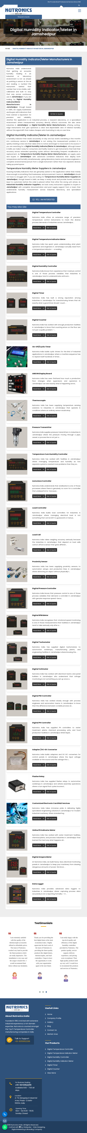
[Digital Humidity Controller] (17, 276)
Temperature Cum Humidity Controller (49, 454)
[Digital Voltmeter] (17, 679)
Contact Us (52, 1030)
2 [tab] (43, 992)
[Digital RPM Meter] (17, 625)
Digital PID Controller (41, 696)
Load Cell (36, 534)
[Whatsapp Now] (4, 1127)
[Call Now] (4, 1114)
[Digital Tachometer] (17, 652)
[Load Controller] (17, 518)
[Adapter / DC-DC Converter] (17, 759)
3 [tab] (46, 992)
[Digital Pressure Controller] (17, 598)
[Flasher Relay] (17, 786)
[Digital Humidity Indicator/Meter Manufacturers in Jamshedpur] (57, 88)
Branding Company (34, 1129)
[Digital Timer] (17, 303)
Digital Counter (39, 320)
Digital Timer (38, 293)
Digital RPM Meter (40, 615)
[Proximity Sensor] (17, 571)
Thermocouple (39, 400)
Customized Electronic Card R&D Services (51, 803)
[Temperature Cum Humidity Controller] (17, 464)
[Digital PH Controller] (17, 732)
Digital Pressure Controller (44, 588)
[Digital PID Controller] (17, 706)
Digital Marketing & (19, 1129)
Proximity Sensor (39, 561)
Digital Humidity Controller (44, 266)
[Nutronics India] (31, 11)
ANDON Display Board (42, 373)
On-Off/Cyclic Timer (41, 346)
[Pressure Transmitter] (17, 437)
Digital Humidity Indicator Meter (60, 1061)
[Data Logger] (17, 894)
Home (7, 49)
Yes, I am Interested (45, 199)
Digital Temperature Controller (46, 212)
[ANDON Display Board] (17, 383)
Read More (37, 228)
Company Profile (54, 1018)
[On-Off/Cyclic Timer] (17, 356)
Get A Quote (57, 114)
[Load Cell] (17, 544)
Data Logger (38, 884)
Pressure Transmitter (41, 427)
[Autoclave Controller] (17, 491)
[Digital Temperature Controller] (17, 222)
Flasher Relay (38, 776)
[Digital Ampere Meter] (17, 867)
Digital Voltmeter (40, 669)
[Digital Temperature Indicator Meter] (17, 249)
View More (51, 1073)
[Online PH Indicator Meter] (17, 840)
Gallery (50, 1022)
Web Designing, (39, 1127)
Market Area (52, 1034)
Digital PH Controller (41, 722)
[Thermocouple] (17, 410)
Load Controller (39, 508)
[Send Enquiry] (4, 1120)
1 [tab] (40, 992)
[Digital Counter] (17, 330)
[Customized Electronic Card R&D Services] (17, 813)
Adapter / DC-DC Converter (44, 749)
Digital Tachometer (41, 642)
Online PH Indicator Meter (43, 830)
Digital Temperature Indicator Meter (48, 239)
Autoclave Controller (41, 481)
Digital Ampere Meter (42, 857)
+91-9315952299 (22, 1041)
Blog (49, 1026)
